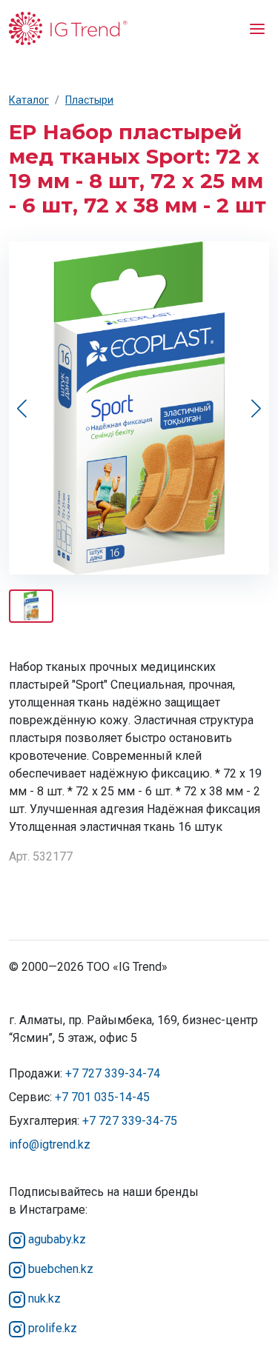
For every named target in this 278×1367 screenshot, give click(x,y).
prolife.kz (51, 1328)
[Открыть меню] (257, 28)
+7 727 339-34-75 (129, 1121)
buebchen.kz (59, 1269)
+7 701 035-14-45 (102, 1097)
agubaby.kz (55, 1239)
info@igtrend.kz (49, 1144)
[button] (256, 408)
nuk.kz (43, 1298)
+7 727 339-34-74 (112, 1073)
